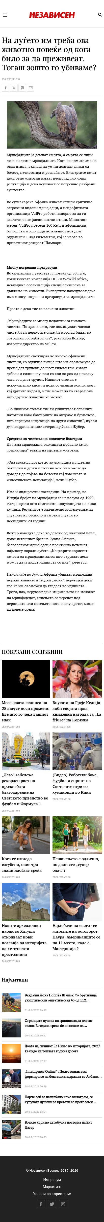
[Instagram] (63, 1204)
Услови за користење (52, 1194)
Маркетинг (52, 1186)
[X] (52, 1204)
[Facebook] (41, 1204)
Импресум (52, 1179)
